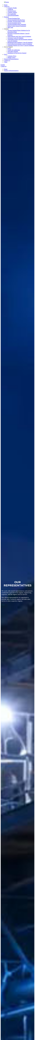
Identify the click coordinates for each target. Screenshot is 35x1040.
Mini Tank (10, 27)
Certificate (10, 9)
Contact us (3, 66)
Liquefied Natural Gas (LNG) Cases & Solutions (20, 45)
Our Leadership (11, 14)
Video (5, 62)
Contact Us (7, 60)
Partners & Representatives (11, 59)
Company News (11, 56)
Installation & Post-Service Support (16, 53)
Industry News (11, 57)
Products (6, 17)
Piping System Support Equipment (16, 26)
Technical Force (11, 11)
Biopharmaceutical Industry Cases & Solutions (19, 42)
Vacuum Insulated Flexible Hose (16, 20)
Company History (12, 12)
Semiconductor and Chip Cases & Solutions (19, 36)
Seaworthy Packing (12, 51)
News (5, 54)
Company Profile (12, 8)
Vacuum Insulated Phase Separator (16, 24)
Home (5, 5)
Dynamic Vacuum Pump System (16, 21)
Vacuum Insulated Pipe (13, 18)
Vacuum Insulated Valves (14, 23)
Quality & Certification (13, 50)
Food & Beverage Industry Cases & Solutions (19, 44)
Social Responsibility (13, 15)
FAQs (9, 48)
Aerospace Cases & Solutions (15, 38)
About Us (6, 6)
